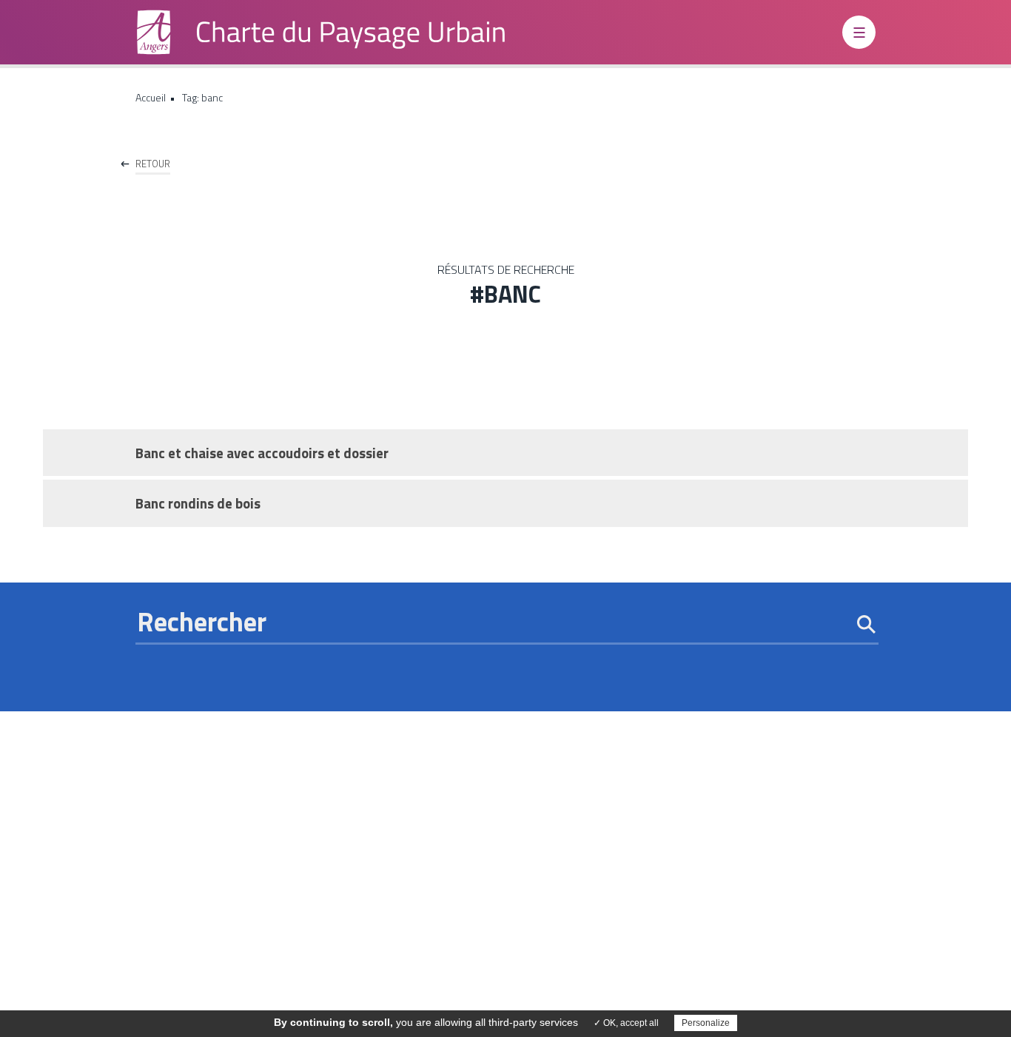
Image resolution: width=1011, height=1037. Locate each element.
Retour (152, 163)
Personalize (706, 1023)
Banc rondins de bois (198, 503)
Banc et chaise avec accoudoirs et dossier (262, 453)
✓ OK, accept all (626, 1023)
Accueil (150, 97)
